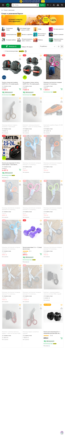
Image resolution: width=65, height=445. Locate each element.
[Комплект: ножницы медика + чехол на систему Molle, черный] (53, 276)
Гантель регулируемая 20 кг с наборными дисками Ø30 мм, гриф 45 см (52, 332)
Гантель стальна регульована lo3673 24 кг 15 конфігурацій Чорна (10, 83)
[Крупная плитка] (58, 46)
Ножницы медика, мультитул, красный (31, 332)
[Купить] (20, 89)
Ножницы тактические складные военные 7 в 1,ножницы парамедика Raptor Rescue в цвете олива (32, 293)
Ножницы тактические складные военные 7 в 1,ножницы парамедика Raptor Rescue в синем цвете (32, 164)
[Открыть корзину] (62, 5)
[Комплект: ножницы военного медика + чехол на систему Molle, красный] (11, 316)
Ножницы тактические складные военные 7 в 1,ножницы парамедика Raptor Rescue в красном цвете (32, 209)
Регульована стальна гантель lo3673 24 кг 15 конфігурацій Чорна (31, 83)
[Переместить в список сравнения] (20, 59)
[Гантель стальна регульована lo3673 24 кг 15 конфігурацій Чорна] (11, 66)
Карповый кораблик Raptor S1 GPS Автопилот (53, 126)
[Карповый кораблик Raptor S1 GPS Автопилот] (53, 109)
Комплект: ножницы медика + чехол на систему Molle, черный (52, 293)
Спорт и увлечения (9, 10)
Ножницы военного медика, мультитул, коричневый (10, 126)
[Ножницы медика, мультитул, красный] (32, 316)
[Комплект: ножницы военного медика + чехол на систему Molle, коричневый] (32, 109)
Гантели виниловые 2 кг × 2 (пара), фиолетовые (32, 248)
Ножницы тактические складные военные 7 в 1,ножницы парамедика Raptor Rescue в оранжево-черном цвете (53, 164)
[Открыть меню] (3, 5)
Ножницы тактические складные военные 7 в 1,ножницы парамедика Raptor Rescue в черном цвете (53, 248)
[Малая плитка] (62, 46)
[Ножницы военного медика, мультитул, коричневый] (11, 109)
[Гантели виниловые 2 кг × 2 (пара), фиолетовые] (32, 231)
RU (48, 5)
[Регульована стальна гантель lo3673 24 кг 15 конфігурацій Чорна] (32, 66)
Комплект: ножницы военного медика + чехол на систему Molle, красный (11, 332)
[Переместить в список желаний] (20, 55)
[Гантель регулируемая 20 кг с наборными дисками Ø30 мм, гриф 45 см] (53, 316)
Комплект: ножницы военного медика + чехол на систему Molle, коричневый (32, 126)
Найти (42, 5)
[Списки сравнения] (58, 5)
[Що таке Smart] (25, 51)
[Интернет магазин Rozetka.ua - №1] (7, 5)
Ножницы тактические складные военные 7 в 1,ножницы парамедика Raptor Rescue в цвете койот (11, 293)
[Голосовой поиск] (37, 5)
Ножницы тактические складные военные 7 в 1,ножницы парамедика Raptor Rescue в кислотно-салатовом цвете (53, 209)
